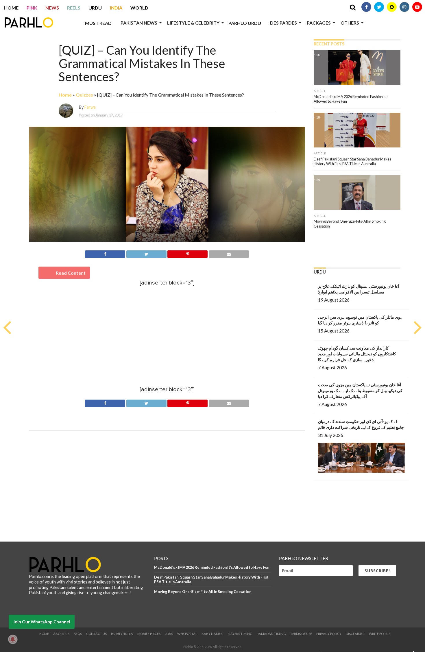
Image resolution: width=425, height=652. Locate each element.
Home (11, 7)
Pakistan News (139, 22)
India (116, 7)
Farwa (90, 107)
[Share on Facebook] (105, 253)
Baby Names (212, 634)
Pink (32, 7)
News (52, 7)
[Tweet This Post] (146, 253)
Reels (73, 7)
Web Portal (187, 634)
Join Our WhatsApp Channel (41, 621)
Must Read (98, 23)
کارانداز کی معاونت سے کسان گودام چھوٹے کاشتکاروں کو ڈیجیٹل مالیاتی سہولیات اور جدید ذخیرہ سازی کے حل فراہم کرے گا (357, 354)
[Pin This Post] (187, 253)
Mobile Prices (148, 634)
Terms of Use (301, 634)
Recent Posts (329, 43)
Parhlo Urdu (244, 23)
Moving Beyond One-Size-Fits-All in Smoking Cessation (202, 591)
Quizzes (84, 94)
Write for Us (379, 634)
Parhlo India (122, 634)
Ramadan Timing (271, 634)
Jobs (169, 634)
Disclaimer (355, 634)
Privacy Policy (328, 634)
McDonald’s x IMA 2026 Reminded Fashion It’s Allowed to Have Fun (211, 567)
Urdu (95, 7)
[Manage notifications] (12, 639)
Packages (319, 22)
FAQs (78, 634)
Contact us (96, 634)
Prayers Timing (239, 634)
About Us (61, 634)
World (139, 7)
